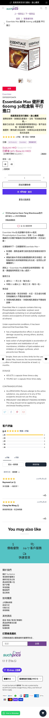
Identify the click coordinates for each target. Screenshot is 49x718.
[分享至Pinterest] (17, 412)
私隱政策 (6, 628)
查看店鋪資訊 (10, 220)
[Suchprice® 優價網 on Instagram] (9, 661)
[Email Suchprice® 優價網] (4, 661)
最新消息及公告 (9, 579)
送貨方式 (6, 605)
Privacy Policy (27, 688)
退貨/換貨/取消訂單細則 (12, 620)
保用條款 (6, 610)
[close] (46, 2)
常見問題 (6, 587)
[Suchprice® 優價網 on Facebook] (6, 661)
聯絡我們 (6, 590)
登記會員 (6, 593)
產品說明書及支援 (10, 623)
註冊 (37, 643)
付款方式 (6, 608)
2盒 (11, 164)
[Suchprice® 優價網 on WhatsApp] (15, 661)
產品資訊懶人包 (9, 582)
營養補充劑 (28, 19)
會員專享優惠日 (9, 577)
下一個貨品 (30, 14)
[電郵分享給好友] (23, 412)
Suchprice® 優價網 (14, 685)
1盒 (5, 164)
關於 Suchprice (9, 574)
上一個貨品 (19, 14)
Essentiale (7, 94)
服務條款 (6, 625)
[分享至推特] (5, 412)
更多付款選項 (24, 199)
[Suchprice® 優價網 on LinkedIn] (12, 661)
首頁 (18, 19)
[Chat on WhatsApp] (10, 713)
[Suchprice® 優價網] (22, 8)
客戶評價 (6, 585)
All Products (13, 142)
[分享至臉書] (11, 412)
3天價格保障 (7, 602)
